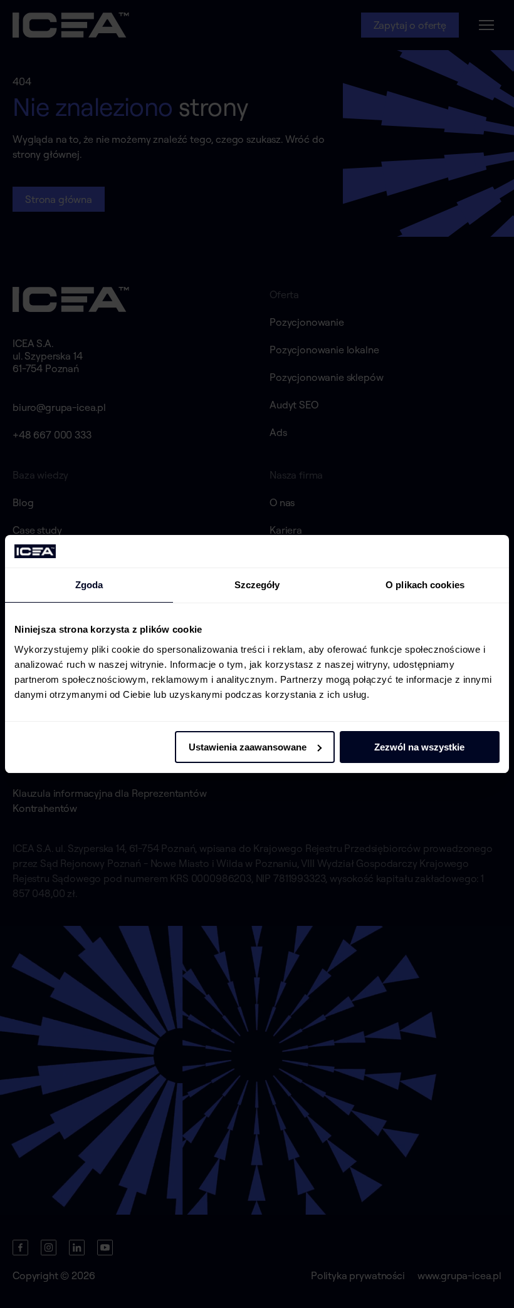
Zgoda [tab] (89, 584)
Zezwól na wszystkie (419, 747)
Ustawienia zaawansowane (248, 747)
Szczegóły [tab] (257, 584)
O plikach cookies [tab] (425, 584)
